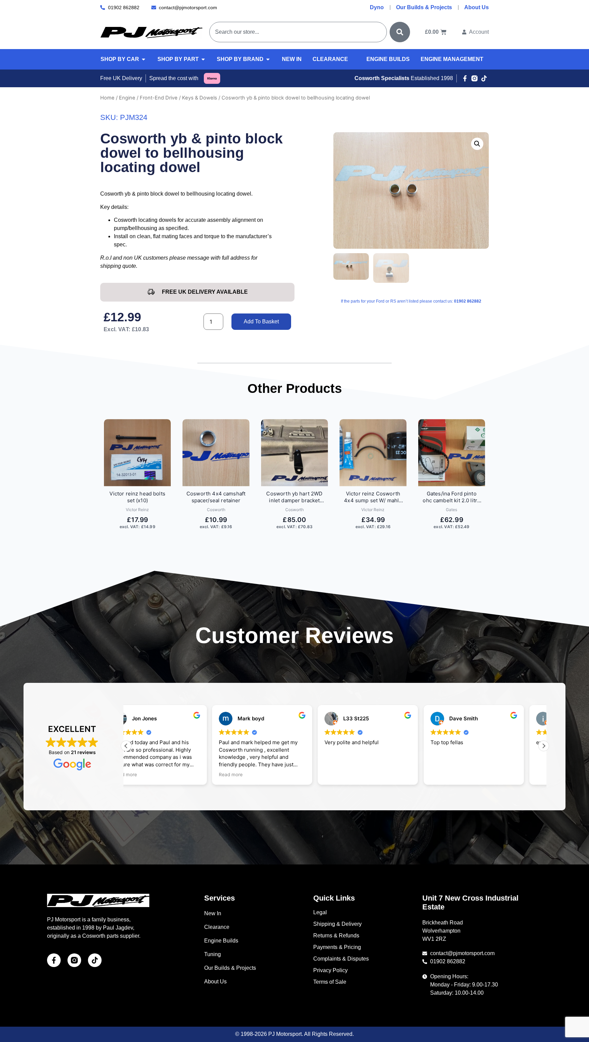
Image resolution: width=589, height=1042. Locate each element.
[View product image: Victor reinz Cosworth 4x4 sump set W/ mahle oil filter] (372, 452)
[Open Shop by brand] (268, 59)
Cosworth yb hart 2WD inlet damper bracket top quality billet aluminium (294, 497)
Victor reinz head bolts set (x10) (137, 497)
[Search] (400, 32)
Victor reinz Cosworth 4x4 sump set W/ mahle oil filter (373, 497)
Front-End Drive (159, 98)
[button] (477, 144)
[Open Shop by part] (203, 59)
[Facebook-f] (465, 78)
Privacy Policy (330, 970)
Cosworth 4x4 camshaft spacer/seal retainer (215, 497)
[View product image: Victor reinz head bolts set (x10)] (137, 452)
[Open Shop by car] (143, 59)
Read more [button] (145, 774)
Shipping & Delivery (337, 924)
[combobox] (298, 32)
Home (107, 98)
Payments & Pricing (337, 947)
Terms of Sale (329, 982)
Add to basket (261, 321)
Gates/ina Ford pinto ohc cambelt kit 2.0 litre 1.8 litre (451, 497)
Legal (320, 912)
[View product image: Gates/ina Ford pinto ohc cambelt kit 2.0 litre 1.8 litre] (451, 452)
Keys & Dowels (199, 98)
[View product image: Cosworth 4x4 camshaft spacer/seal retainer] (215, 452)
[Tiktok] (484, 78)
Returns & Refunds (336, 935)
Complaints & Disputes (341, 959)
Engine (127, 98)
